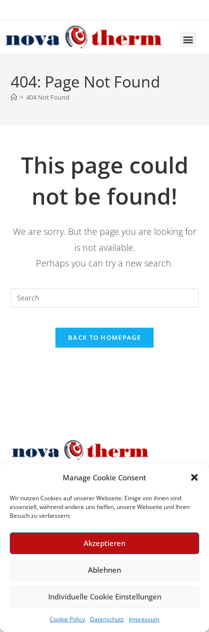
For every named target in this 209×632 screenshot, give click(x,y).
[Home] (14, 97)
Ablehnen (104, 570)
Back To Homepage (104, 337)
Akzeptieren (104, 543)
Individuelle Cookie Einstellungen (104, 596)
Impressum (144, 619)
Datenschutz (107, 619)
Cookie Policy (67, 619)
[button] (194, 477)
